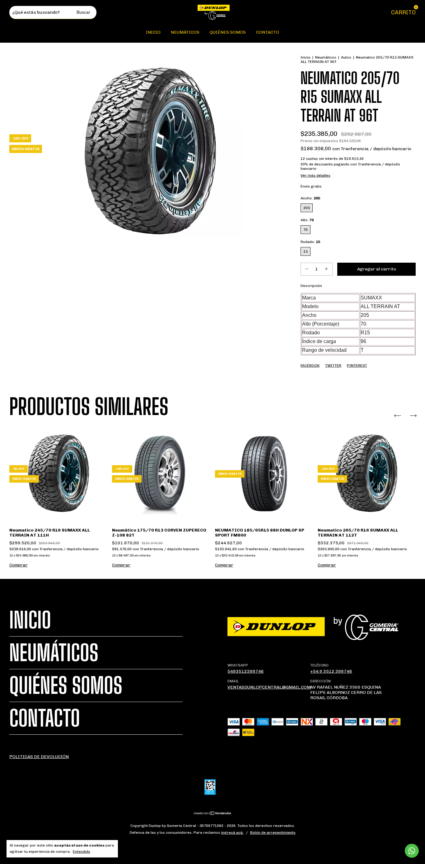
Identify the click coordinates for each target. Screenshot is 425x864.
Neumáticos (185, 32)
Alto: (307, 220)
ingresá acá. (232, 832)
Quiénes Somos (228, 32)
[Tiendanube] (212, 813)
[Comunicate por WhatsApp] (412, 851)
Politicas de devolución (39, 756)
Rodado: (310, 242)
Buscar (83, 12)
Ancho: (310, 198)
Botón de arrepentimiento (273, 832)
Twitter (333, 365)
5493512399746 (245, 671)
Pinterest (357, 365)
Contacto (267, 32)
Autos (346, 57)
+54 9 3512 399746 (331, 671)
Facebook (310, 365)
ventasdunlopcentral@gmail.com (269, 687)
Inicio (153, 32)
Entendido (81, 851)
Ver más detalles (315, 175)
